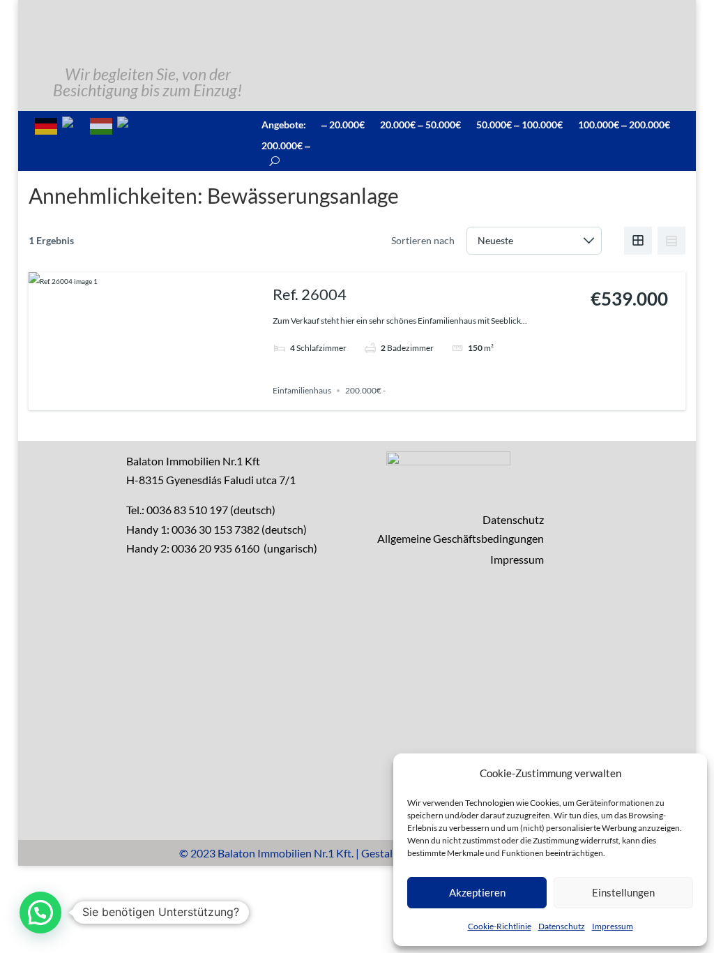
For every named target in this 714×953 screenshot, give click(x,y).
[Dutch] (128, 124)
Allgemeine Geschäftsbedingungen (460, 538)
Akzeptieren (477, 892)
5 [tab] (165, 397)
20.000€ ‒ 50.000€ (420, 124)
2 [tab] (127, 397)
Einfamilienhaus (302, 390)
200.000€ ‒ (285, 145)
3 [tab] (140, 397)
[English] (74, 124)
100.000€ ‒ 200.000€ (624, 124)
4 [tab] (152, 397)
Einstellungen (623, 892)
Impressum (612, 926)
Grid (638, 241)
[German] (47, 124)
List (671, 241)
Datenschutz (561, 926)
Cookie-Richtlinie (499, 926)
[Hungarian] (102, 124)
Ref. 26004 (310, 294)
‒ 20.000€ (343, 124)
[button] (40, 912)
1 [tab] (115, 397)
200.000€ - (365, 390)
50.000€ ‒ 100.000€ (519, 124)
